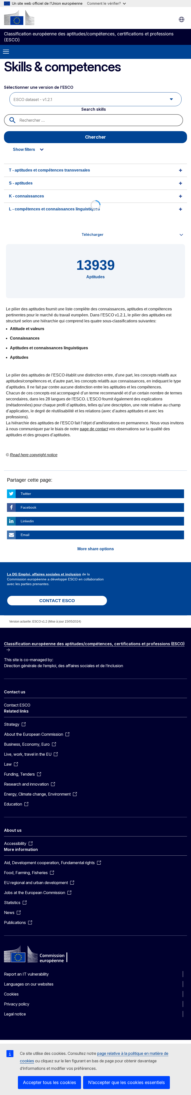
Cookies (11, 994)
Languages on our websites (28, 984)
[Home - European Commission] (19, 17)
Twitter (26, 494)
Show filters (24, 149)
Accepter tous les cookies (49, 1082)
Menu (6, 52)
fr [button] (181, 19)
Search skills (93, 109)
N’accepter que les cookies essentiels (126, 1082)
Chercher (95, 137)
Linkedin (27, 521)
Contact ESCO (17, 705)
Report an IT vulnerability (26, 974)
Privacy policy (16, 1004)
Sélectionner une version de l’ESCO (39, 87)
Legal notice (15, 1013)
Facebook (28, 507)
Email (25, 535)
